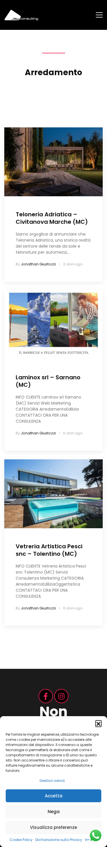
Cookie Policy (21, 839)
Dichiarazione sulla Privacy (58, 839)
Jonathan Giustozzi (38, 264)
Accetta (53, 796)
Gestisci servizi (52, 780)
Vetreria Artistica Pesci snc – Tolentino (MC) (49, 550)
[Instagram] (61, 696)
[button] (98, 723)
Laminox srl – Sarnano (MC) (48, 381)
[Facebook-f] (46, 696)
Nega (54, 812)
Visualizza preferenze (53, 827)
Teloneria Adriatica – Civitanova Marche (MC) (52, 218)
